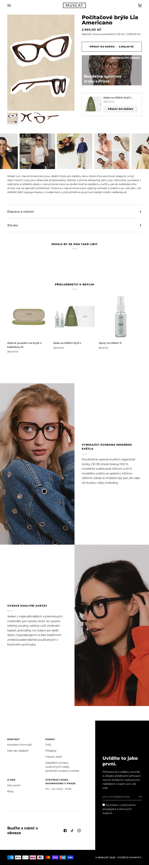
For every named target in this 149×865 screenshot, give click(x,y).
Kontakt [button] (13, 739)
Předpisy (51, 750)
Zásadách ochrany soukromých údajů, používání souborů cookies (62, 766)
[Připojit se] (137, 797)
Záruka (12, 225)
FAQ (48, 744)
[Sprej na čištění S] (120, 316)
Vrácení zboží (53, 756)
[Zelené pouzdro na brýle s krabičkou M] (28, 316)
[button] (37, 151)
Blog (10, 791)
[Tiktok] (72, 830)
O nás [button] (11, 779)
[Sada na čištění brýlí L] (74, 316)
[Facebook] (65, 830)
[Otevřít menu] (12, 5)
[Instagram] (79, 830)
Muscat (103, 857)
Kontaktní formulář (19, 744)
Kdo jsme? (14, 785)
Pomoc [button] (50, 739)
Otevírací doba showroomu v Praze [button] (60, 781)
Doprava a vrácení (20, 211)
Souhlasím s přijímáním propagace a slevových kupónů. (119, 809)
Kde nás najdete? (18, 750)
